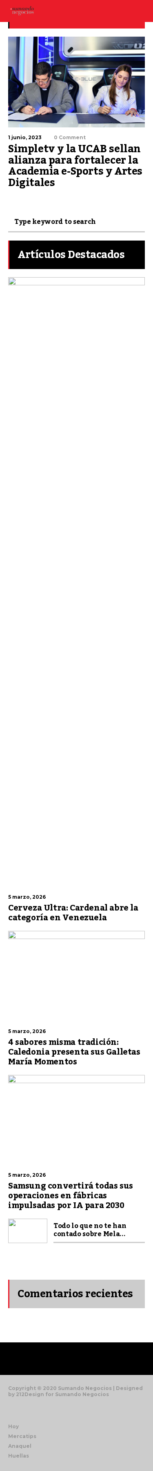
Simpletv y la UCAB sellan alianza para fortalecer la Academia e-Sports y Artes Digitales (75, 166)
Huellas (18, 1456)
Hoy (13, 1426)
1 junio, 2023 (25, 137)
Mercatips (22, 1436)
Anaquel (19, 1446)
